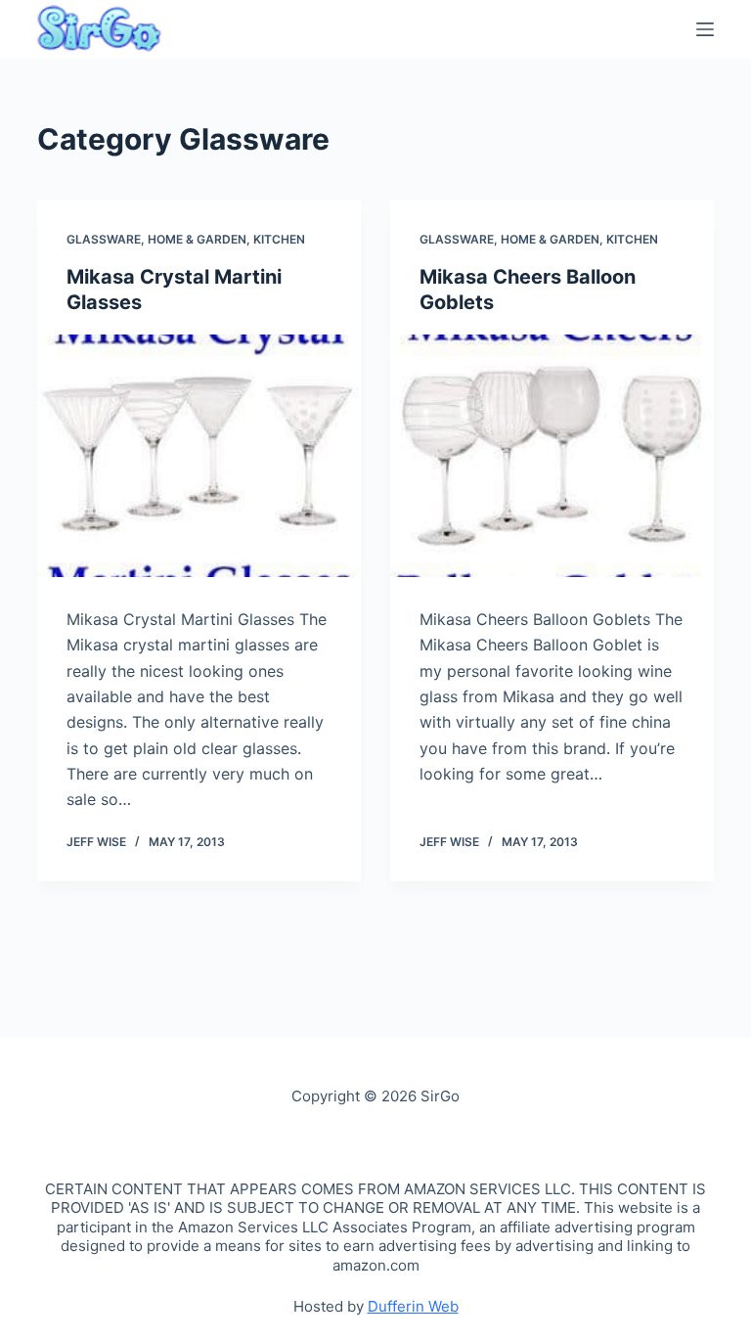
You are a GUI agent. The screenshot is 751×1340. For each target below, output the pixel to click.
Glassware (103, 239)
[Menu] (705, 29)
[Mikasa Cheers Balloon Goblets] (552, 456)
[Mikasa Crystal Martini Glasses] (199, 456)
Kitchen (279, 239)
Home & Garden (197, 239)
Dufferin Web (413, 1306)
